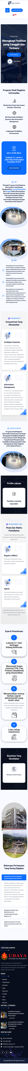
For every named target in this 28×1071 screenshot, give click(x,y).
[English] (14, 15)
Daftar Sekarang (17, 10)
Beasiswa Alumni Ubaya (11, 774)
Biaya (3, 988)
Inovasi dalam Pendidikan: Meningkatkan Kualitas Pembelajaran (16, 1024)
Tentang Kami (6, 982)
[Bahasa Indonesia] (16, 15)
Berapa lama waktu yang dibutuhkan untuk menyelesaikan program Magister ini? (11, 913)
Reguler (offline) (10, 555)
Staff (3, 997)
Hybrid (6, 589)
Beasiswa (5, 991)
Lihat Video (17, 61)
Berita (4, 999)
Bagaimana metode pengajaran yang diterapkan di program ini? (13, 877)
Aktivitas (4, 1002)
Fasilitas (4, 994)
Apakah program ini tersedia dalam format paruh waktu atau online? (13, 924)
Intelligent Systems (12, 342)
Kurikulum (5, 985)
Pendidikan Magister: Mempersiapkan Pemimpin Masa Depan (16, 1013)
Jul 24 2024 (12, 1018)
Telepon (14, 150)
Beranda (4, 979)
